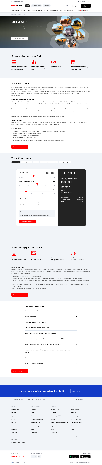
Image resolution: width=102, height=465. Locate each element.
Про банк (13, 406)
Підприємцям (47, 5)
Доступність (82, 1)
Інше (64, 10)
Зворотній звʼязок (76, 391)
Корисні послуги (35, 426)
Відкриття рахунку (76, 419)
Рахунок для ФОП (56, 416)
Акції (32, 429)
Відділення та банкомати (18, 1)
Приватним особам (36, 5)
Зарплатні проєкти (37, 10)
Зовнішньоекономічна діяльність (60, 422)
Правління (14, 429)
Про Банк (70, 10)
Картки (33, 412)
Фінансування (15, 10)
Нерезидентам (54, 10)
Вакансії (13, 419)
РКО (60, 10)
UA (88, 1)
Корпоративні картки (76, 422)
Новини (13, 422)
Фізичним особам (35, 406)
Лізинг (72, 426)
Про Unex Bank (15, 409)
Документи (14, 432)
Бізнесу (72, 406)
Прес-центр (14, 416)
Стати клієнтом (74, 6)
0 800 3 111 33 (18, 456)
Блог (44, 399)
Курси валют (31, 399)
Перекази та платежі (37, 419)
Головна (13, 14)
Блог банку (34, 432)
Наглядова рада (15, 436)
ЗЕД (29, 10)
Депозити (23, 10)
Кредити (33, 409)
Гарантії (46, 10)
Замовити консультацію (19, 38)
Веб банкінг (85, 6)
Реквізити (14, 426)
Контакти (38, 399)
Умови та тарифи (36, 422)
